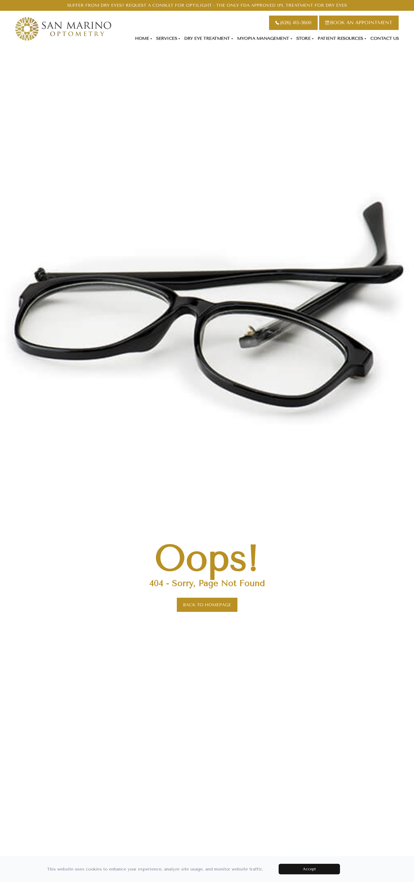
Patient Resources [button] (340, 38)
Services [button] (166, 38)
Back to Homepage (207, 604)
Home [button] (142, 38)
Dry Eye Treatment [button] (207, 38)
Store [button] (303, 38)
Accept (309, 869)
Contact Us (384, 38)
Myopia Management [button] (263, 38)
